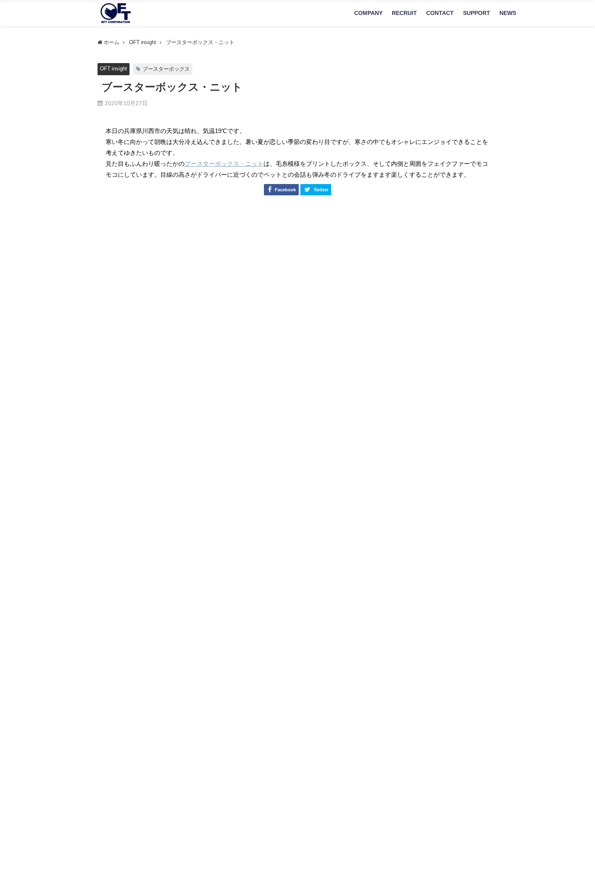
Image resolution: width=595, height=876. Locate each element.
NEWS (507, 13)
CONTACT (440, 13)
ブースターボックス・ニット (224, 164)
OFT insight (113, 68)
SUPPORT (476, 13)
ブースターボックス (166, 69)
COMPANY (368, 13)
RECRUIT (404, 13)
